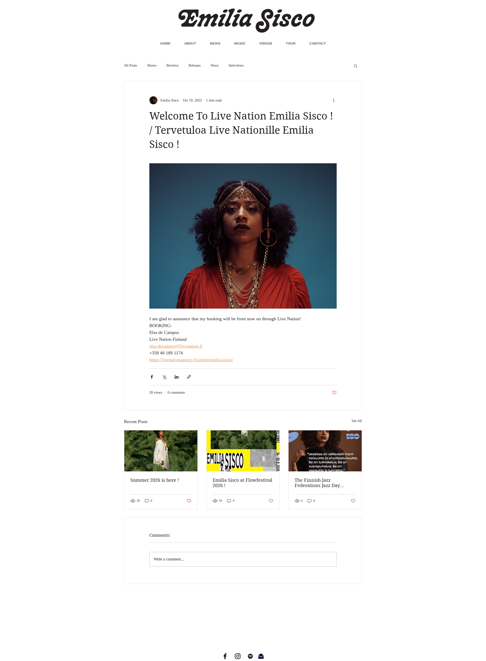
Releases (194, 65)
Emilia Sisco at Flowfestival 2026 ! (242, 482)
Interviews (236, 65)
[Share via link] (189, 376)
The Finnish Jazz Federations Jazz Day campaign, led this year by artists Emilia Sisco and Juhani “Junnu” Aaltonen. (323, 482)
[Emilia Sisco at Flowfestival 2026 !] (243, 450)
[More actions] (334, 100)
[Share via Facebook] (151, 376)
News (214, 65)
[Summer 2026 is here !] (160, 450)
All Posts (130, 65)
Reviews (172, 65)
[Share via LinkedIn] (176, 376)
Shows (151, 65)
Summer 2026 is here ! (154, 480)
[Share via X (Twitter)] (164, 376)
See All (357, 421)
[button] (355, 66)
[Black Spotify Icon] (250, 656)
